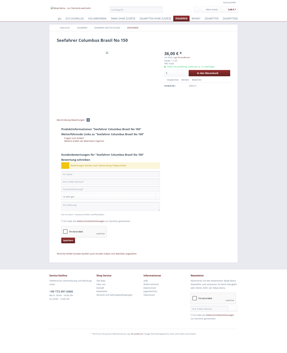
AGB (146, 280)
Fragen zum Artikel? (74, 138)
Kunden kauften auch (84, 253)
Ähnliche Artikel (65, 253)
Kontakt (100, 287)
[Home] (52, 18)
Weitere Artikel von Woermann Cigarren (84, 141)
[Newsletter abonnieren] (233, 309)
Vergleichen (172, 79)
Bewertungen (80, 120)
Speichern (68, 240)
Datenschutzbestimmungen (91, 221)
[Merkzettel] (196, 10)
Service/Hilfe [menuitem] (229, 2)
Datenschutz (150, 287)
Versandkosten (137, 334)
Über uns (101, 284)
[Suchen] (159, 10)
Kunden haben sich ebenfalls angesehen (116, 253)
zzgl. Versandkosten (182, 57)
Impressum (149, 294)
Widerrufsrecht (151, 284)
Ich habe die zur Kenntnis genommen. (97, 221)
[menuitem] (136, 11)
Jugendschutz (150, 291)
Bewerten (196, 79)
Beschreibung (64, 120)
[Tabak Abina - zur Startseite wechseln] (71, 10)
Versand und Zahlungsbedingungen (114, 294)
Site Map (100, 280)
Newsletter (101, 291)
